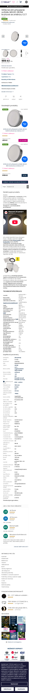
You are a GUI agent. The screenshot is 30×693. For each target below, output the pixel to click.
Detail (24, 175)
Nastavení (14, 684)
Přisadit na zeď (19, 378)
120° (16, 389)
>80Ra (16, 393)
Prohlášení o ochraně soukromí (10, 575)
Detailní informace (7, 92)
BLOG (3, 566)
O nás (3, 581)
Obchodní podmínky (7, 573)
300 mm (17, 385)
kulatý (16, 387)
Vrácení (4, 562)
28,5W (16, 365)
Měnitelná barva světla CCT (10, 85)
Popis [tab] (4, 187)
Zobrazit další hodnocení (21, 546)
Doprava (4, 583)
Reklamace (5, 560)
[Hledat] (17, 2)
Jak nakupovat (6, 571)
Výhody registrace (7, 568)
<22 (16, 374)
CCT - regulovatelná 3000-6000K (19, 368)
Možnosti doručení (7, 66)
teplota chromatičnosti (10, 303)
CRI (17, 319)
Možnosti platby (6, 585)
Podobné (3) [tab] (10, 187)
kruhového (6, 242)
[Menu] (26, 2)
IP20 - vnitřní (18, 382)
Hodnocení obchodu (7, 579)
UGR (4, 313)
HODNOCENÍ (5, 558)
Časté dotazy (5, 587)
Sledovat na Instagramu (14, 642)
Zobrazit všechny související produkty (15, 182)
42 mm (17, 391)
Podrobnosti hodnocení (8, 22)
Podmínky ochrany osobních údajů (11, 577)
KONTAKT (4, 556)
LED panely (18, 357)
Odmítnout (7, 689)
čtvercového (17, 240)
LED (16, 376)
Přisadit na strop (20, 379)
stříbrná (17, 372)
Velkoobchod (5, 564)
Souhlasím (21, 689)
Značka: (7, 24)
